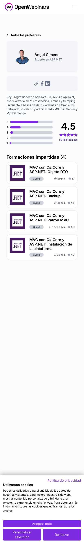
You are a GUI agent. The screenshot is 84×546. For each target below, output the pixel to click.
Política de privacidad (64, 480)
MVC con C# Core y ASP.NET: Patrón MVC (49, 217)
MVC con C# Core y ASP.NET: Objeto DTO (48, 169)
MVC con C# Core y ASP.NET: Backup (46, 193)
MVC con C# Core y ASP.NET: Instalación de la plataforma (50, 244)
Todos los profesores (26, 35)
